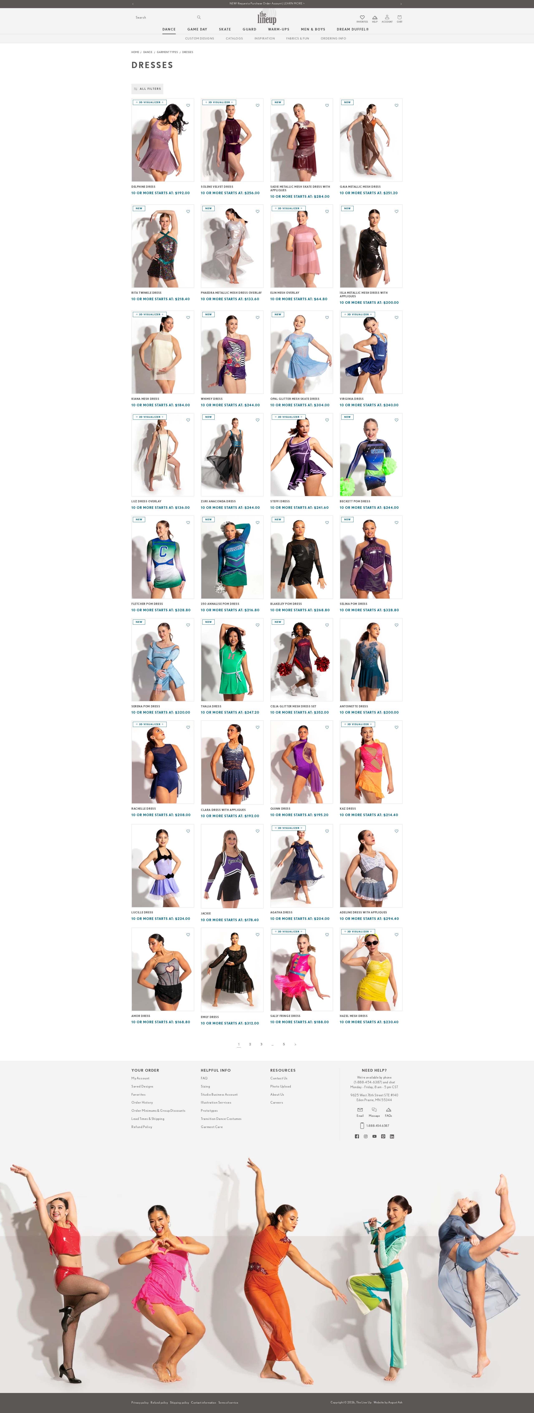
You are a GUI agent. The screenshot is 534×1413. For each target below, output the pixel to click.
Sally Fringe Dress (285, 1016)
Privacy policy (140, 1402)
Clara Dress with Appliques (223, 810)
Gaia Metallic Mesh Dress (360, 187)
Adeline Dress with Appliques (363, 912)
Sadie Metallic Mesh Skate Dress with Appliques (300, 189)
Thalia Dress (211, 706)
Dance (147, 52)
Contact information (203, 1402)
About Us (277, 1094)
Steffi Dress (280, 501)
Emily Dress (210, 1017)
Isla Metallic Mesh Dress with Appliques (364, 295)
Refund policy (159, 1402)
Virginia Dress (352, 399)
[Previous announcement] (132, 4)
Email (360, 1115)
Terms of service (228, 1402)
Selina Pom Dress (354, 604)
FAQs (388, 1115)
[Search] (199, 17)
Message (374, 1115)
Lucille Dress (142, 912)
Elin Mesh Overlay (284, 293)
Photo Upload (280, 1086)
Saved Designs (142, 1086)
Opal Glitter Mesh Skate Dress (294, 399)
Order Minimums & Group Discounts (158, 1110)
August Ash (395, 1402)
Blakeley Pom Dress (286, 604)
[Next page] (295, 1044)
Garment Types (167, 52)
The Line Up (364, 1402)
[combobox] (168, 17)
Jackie (206, 913)
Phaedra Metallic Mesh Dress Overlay (231, 293)
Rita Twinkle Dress (146, 293)
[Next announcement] (401, 4)
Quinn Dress (280, 809)
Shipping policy (179, 1402)
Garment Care (212, 1127)
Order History (142, 1102)
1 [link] (238, 1044)
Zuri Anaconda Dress (218, 501)
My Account (140, 1078)
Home (135, 52)
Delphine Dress (143, 187)
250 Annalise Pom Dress (220, 604)
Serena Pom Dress (145, 706)
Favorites (138, 1094)
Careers (276, 1102)
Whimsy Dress (212, 399)
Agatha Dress (281, 912)
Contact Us (278, 1078)
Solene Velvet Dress (217, 187)
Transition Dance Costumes (221, 1119)
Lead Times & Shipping (148, 1119)
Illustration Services (216, 1102)
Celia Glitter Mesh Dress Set (293, 706)
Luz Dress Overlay (146, 501)
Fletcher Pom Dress (147, 604)
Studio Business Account (219, 1094)
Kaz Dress (348, 809)
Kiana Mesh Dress (145, 399)
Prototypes (209, 1110)
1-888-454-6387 (377, 1125)
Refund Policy (141, 1127)
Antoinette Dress (354, 706)
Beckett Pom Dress (355, 501)
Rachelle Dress (143, 809)
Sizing (205, 1086)
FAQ (204, 1078)
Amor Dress (140, 1016)
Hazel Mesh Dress (354, 1016)
